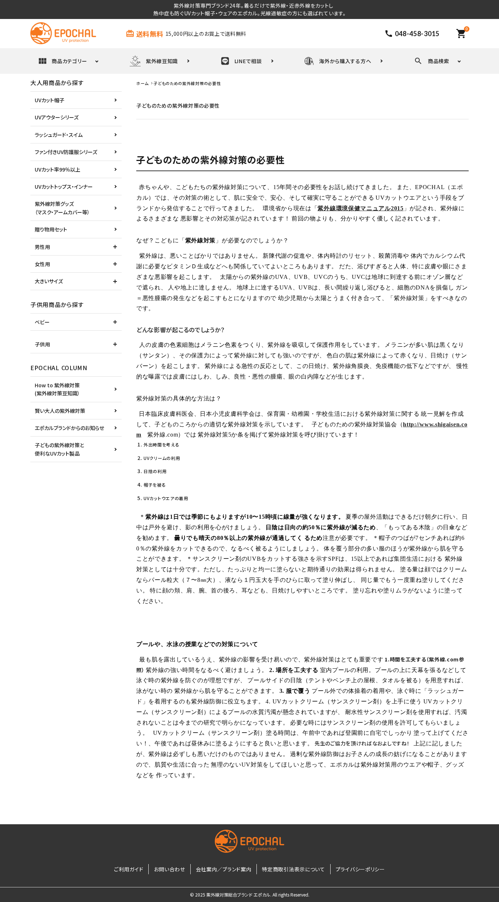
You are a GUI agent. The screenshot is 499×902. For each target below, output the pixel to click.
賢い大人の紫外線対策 (60, 410)
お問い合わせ (169, 869)
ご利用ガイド (128, 869)
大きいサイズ (49, 281)
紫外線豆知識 (162, 61)
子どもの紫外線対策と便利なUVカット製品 (59, 449)
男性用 (42, 246)
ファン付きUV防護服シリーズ (66, 152)
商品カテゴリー (69, 61)
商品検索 (438, 61)
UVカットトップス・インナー (64, 186)
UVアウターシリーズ (57, 117)
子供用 (42, 344)
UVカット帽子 (49, 100)
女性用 (42, 264)
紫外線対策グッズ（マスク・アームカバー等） (62, 207)
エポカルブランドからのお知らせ (69, 427)
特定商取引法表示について (293, 869)
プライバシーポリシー (360, 869)
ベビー (42, 322)
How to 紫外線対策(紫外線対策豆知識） (57, 389)
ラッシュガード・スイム (59, 134)
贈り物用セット (51, 229)
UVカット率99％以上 (57, 169)
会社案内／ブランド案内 (224, 869)
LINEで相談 (248, 61)
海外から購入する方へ (345, 61)
